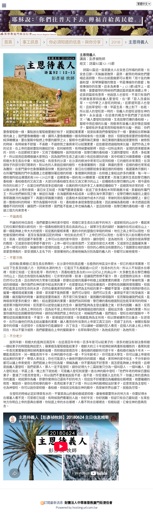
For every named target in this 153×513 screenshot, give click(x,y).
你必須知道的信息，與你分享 (75, 42)
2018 (115, 42)
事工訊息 (30, 42)
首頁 (8, 42)
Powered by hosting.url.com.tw (76, 507)
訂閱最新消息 (53, 502)
